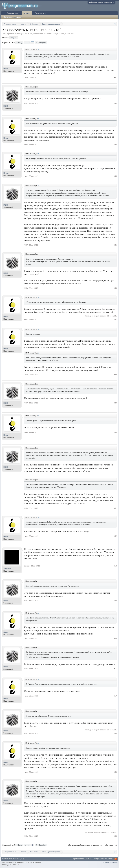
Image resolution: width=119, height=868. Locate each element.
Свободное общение (24, 34)
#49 (115, 403)
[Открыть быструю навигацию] (115, 24)
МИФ (5, 106)
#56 (115, 669)
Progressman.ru (13, 13)
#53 (115, 566)
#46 (115, 288)
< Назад (19, 43)
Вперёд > (42, 43)
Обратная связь (78, 859)
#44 (115, 176)
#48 (115, 375)
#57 (115, 696)
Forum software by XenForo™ (23, 862)
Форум (27, 13)
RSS (116, 859)
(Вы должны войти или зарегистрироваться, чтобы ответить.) (92, 845)
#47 (115, 319)
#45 (115, 245)
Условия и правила (110, 862)
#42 (115, 103)
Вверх (110, 859)
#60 (115, 836)
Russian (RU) (18, 859)
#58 (115, 733)
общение (13, 38)
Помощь (89, 859)
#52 (115, 536)
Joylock (7, 568)
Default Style (7, 859)
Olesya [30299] (58, 34)
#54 (115, 600)
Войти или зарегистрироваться (101, 2)
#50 (115, 432)
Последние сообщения (13, 17)
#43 (115, 144)
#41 (115, 78)
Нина (5, 69)
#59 (115, 772)
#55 (115, 638)
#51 (115, 508)
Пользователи (40, 13)
